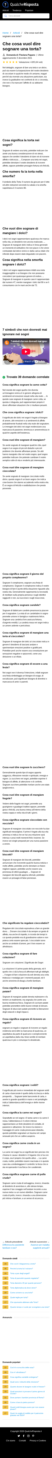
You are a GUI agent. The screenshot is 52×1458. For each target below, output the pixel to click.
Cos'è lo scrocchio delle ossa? (22, 1367)
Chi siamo (10, 1441)
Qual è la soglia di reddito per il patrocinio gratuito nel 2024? (26, 1414)
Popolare (29, 10)
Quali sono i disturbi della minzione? (24, 1382)
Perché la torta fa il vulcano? (21, 1269)
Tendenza (16, 10)
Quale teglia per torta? (19, 1297)
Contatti (22, 1441)
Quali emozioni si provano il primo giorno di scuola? (27, 1392)
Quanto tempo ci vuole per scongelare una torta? (29, 1307)
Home (6, 33)
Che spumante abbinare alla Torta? (24, 1302)
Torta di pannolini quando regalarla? (24, 1278)
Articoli (6, 10)
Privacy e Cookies (38, 1441)
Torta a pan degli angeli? (20, 1273)
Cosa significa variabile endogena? (24, 1377)
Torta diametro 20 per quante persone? (26, 1283)
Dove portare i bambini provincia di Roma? (27, 1398)
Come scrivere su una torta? (21, 1293)
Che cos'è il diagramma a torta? (23, 1264)
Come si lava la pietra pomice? (22, 1402)
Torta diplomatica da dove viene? (23, 1288)
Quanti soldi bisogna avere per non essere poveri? (27, 1408)
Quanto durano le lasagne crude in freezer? (27, 1387)
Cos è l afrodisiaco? (18, 1372)
